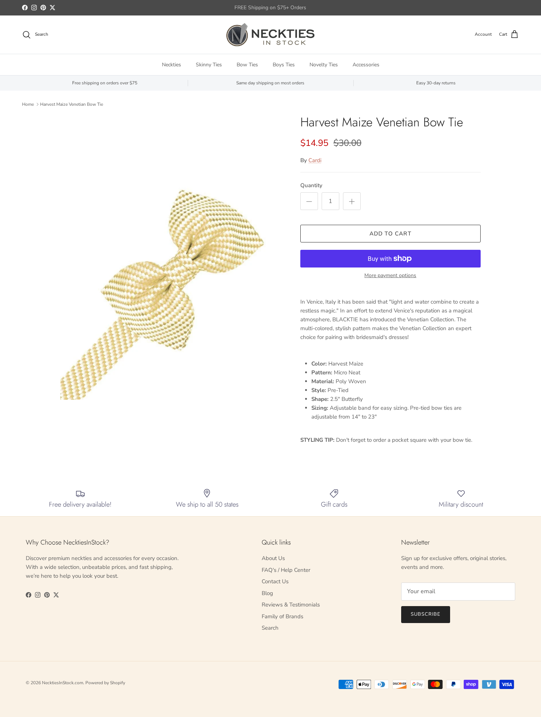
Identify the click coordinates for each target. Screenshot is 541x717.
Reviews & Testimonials (291, 604)
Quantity (311, 185)
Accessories (366, 64)
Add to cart (390, 233)
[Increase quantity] (352, 201)
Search (270, 628)
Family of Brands (282, 616)
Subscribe (426, 614)
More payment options (390, 276)
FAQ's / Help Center (286, 570)
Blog (267, 593)
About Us (273, 558)
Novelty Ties (324, 64)
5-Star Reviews (284, 9)
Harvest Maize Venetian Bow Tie (71, 104)
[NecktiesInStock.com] (270, 34)
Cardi (314, 160)
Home (28, 104)
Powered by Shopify (105, 683)
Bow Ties (247, 64)
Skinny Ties (209, 64)
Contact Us (275, 581)
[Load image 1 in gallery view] (172, 257)
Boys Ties (284, 64)
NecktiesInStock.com (62, 683)
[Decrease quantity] (309, 201)
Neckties (171, 64)
